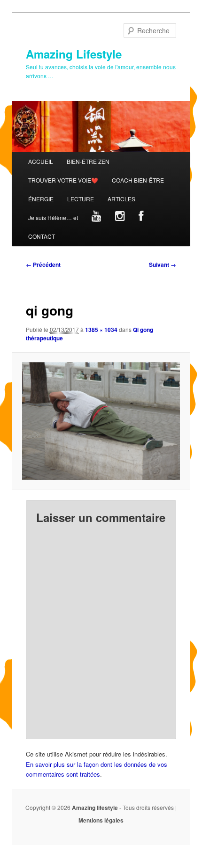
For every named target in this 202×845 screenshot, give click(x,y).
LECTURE (80, 199)
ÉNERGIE (41, 199)
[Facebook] (141, 217)
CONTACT (41, 236)
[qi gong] (100, 420)
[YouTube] (96, 217)
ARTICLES (121, 199)
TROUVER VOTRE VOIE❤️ (63, 180)
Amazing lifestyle (95, 807)
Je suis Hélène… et (53, 217)
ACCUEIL (40, 161)
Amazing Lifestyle (74, 54)
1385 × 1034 (101, 329)
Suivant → (162, 264)
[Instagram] (120, 217)
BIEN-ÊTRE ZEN (88, 161)
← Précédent (43, 264)
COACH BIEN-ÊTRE (138, 180)
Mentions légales (101, 820)
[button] (100, 420)
